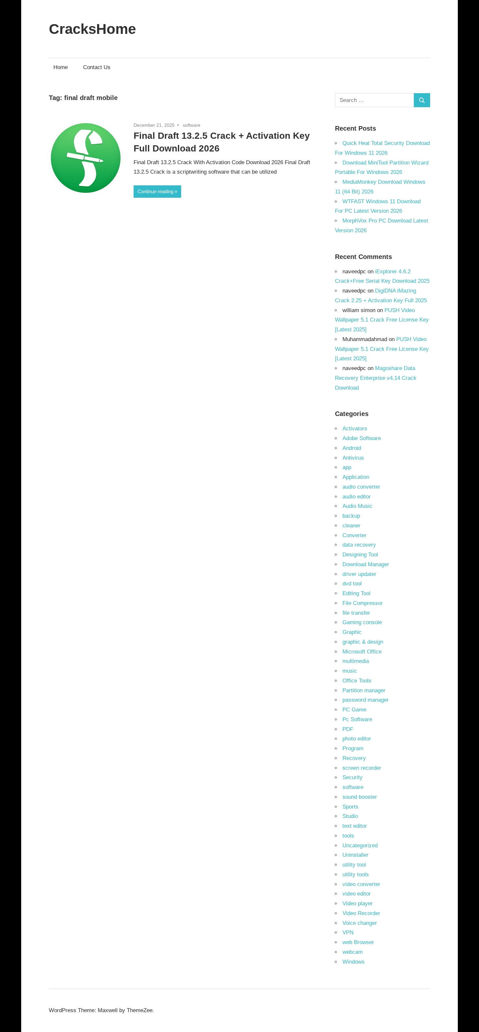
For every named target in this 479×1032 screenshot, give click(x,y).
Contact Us (96, 67)
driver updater (359, 574)
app (346, 467)
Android (351, 448)
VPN (348, 932)
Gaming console (362, 622)
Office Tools (356, 681)
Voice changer (359, 923)
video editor (356, 894)
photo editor (356, 739)
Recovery (354, 758)
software (191, 125)
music (349, 671)
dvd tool (352, 583)
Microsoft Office (362, 652)
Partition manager (363, 690)
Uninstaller (355, 855)
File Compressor (362, 603)
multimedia (355, 661)
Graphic (352, 632)
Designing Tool (360, 555)
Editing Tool (356, 593)
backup (351, 516)
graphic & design (362, 642)
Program (352, 748)
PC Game (354, 710)
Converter (354, 535)
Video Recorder (361, 913)
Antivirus (353, 458)
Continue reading (155, 191)
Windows (353, 962)
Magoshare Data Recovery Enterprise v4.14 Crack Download (375, 378)
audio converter (361, 487)
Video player (357, 903)
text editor (354, 826)
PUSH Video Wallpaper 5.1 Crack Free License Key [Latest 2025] (382, 320)
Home (60, 67)
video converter (361, 884)
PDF (347, 729)
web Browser (358, 942)
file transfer (356, 613)
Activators (354, 428)
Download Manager (365, 564)
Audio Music (357, 506)
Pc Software (357, 719)
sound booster (359, 797)
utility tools (355, 874)
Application (355, 477)
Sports (350, 807)
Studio (350, 816)
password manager (365, 700)
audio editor (356, 497)
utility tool (354, 865)
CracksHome (92, 29)
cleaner (351, 526)
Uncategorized (360, 845)
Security (352, 777)
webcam (352, 952)
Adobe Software (361, 438)
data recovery (359, 545)
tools (348, 836)
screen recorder (361, 768)
